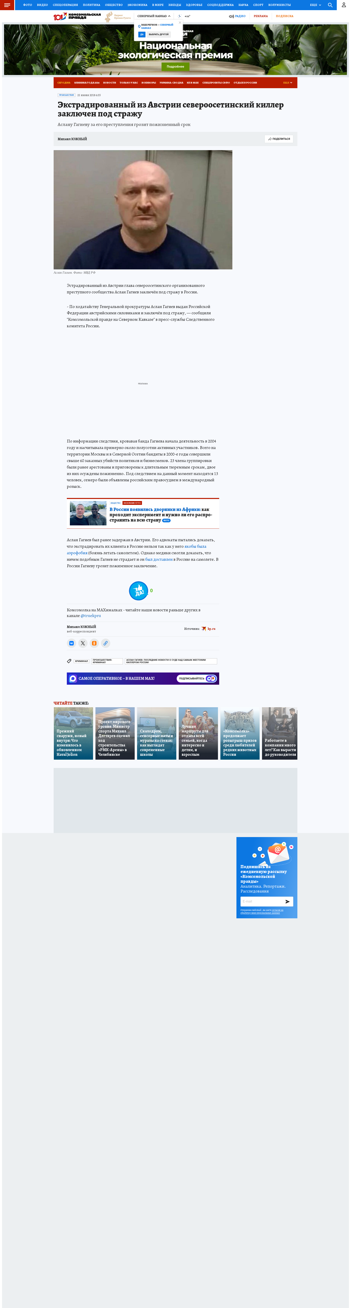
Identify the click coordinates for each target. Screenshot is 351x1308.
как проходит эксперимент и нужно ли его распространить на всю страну (160, 515)
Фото (27, 5)
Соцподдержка (220, 5)
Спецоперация (65, 5)
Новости (109, 82)
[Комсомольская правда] (77, 16)
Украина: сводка (171, 82)
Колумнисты (279, 5)
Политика (91, 5)
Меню (7, 5)
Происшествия (66, 95)
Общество (114, 5)
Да (141, 34)
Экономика (137, 5)
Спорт (258, 5)
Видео (42, 5)
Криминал (81, 661)
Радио (240, 16)
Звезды (174, 5)
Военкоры (149, 82)
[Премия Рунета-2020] (116, 16)
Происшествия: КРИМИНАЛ (102, 661)
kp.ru (212, 629)
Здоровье (194, 5)
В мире (158, 5)
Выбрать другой (159, 34)
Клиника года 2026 (87, 82)
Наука (243, 5)
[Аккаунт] (344, 5)
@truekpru (91, 616)
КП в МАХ (193, 82)
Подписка (284, 16)
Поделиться (281, 138)
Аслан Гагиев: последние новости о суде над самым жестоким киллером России (166, 661)
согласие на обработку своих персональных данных (261, 911)
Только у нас (129, 82)
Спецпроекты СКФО (216, 82)
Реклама (261, 16)
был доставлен (159, 559)
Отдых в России (245, 82)
